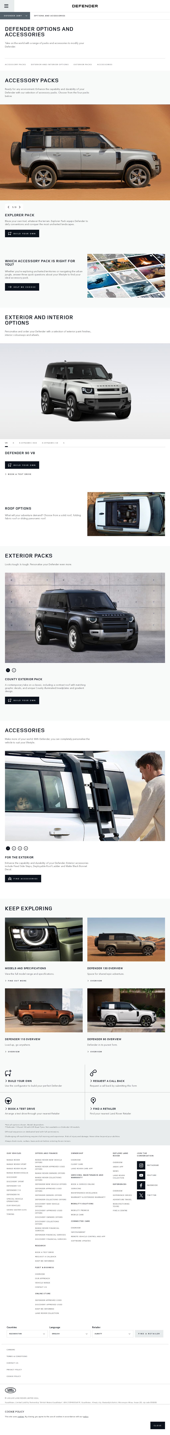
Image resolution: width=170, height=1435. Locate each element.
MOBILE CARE (77, 1214)
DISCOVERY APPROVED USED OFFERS (48, 1211)
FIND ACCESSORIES (26, 878)
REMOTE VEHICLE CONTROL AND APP (88, 1236)
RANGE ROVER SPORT (16, 1164)
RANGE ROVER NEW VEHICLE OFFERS (48, 1161)
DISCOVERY (12, 1177)
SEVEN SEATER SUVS (17, 1210)
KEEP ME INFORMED (44, 1261)
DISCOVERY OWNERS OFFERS (49, 1217)
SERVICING (76, 1188)
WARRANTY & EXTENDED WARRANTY (88, 1197)
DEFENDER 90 (13, 1194)
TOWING (10, 1214)
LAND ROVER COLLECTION (47, 1313)
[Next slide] (20, 207)
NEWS (116, 1171)
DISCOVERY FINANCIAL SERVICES (51, 1239)
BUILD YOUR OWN (25, 233)
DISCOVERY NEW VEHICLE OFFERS (47, 1205)
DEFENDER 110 (14, 1190)
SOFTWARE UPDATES (81, 1241)
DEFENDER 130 (14, 1186)
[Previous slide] (8, 207)
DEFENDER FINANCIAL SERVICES (50, 1235)
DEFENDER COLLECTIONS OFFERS (50, 1199)
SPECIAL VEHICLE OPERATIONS (15, 1200)
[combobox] (27, 1333)
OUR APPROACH (42, 1278)
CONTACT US (41, 1287)
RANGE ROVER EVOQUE (17, 1173)
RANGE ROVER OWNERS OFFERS (50, 1173)
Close (158, 1425)
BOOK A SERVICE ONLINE (83, 1184)
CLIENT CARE (77, 1164)
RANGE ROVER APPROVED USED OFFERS (50, 1167)
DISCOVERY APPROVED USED (48, 1304)
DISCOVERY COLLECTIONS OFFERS (47, 1222)
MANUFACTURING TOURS (121, 1205)
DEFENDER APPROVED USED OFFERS (48, 1189)
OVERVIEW (40, 1274)
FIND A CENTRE (120, 1210)
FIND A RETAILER (149, 1333)
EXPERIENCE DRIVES (122, 1195)
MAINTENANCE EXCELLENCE (84, 1193)
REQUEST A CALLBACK (45, 1256)
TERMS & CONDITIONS (17, 1356)
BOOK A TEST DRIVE (44, 1252)
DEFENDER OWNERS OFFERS (48, 1195)
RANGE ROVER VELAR (16, 1168)
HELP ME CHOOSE (25, 287)
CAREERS (11, 1349)
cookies (21, 1416)
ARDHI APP (118, 1166)
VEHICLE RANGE (42, 1283)
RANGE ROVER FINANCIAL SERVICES (47, 1229)
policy (85, 1416)
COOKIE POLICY (14, 1376)
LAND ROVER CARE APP (82, 1168)
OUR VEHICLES (13, 1205)
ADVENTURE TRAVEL (122, 1199)
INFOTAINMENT (78, 1232)
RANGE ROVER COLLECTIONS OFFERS (48, 1178)
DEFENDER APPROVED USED (48, 1300)
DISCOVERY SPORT (15, 1181)
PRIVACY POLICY (14, 1369)
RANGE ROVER (13, 1160)
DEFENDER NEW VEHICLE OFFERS (51, 1184)
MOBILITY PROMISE (80, 1210)
